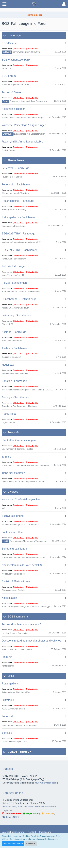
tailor (31, 806)
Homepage (14, 35)
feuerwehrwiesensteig (46, 782)
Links (11, 675)
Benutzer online (12, 793)
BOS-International (18, 616)
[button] (4, 4)
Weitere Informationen (13, 844)
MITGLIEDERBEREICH (17, 751)
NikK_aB (22, 806)
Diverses (13, 491)
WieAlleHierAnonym (45, 806)
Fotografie (13, 432)
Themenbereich (17, 160)
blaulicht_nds (9, 806)
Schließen (30, 844)
